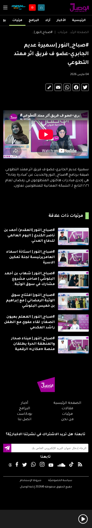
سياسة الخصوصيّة (60, 480)
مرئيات (17, 20)
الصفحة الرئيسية (78, 32)
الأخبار (61, 20)
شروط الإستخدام (30, 480)
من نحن (67, 419)
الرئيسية (79, 20)
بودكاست (24, 414)
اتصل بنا (24, 419)
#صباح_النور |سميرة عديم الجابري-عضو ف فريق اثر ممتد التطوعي (41, 32)
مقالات (67, 408)
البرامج (34, 20)
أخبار (24, 403)
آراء (47, 20)
